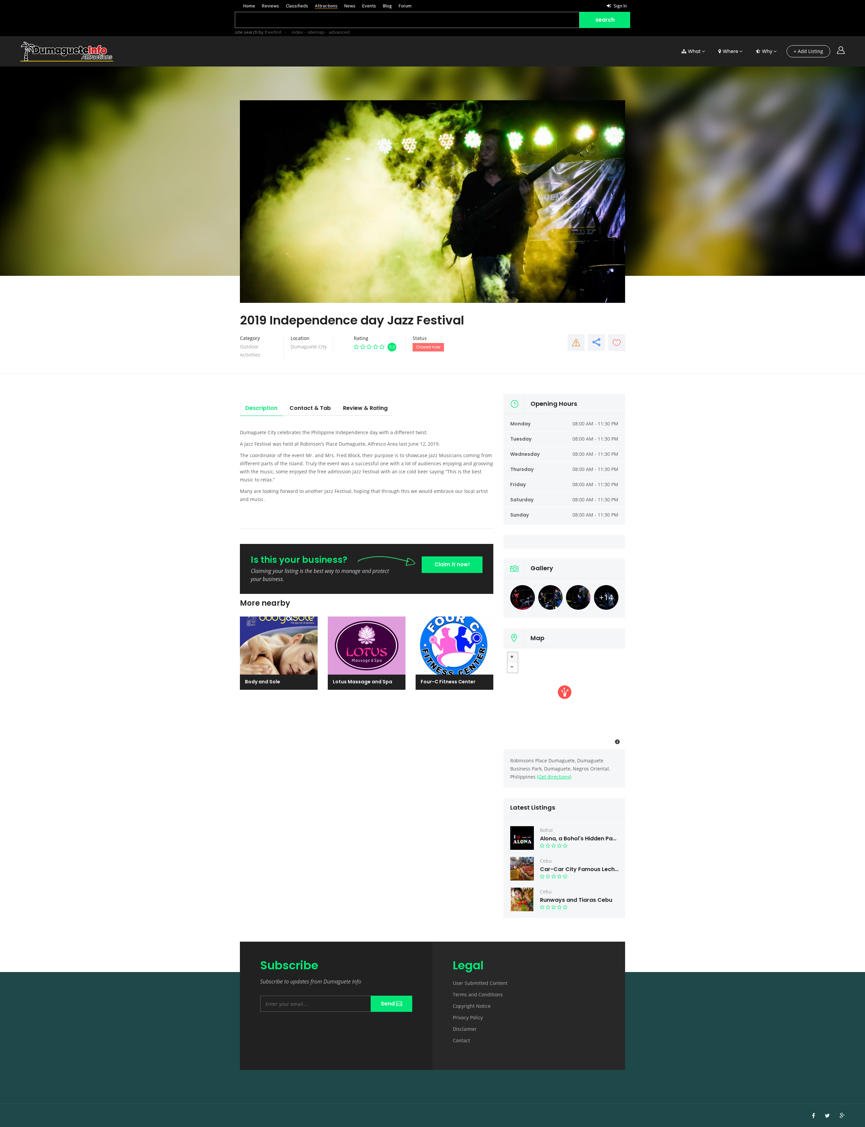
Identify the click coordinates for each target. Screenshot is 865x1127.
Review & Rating (365, 408)
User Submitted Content (480, 983)
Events (369, 6)
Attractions (326, 6)
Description (261, 408)
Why (767, 51)
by (269, 32)
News (349, 6)
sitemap (315, 32)
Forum (405, 6)
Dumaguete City (309, 346)
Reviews (270, 6)
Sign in (620, 6)
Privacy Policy (468, 1017)
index (297, 32)
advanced (339, 32)
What (694, 51)
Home (249, 6)
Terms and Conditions (478, 994)
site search (246, 32)
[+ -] (564, 699)
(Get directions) (554, 777)
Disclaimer (465, 1029)
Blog (387, 6)
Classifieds (297, 6)
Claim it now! (452, 564)
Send (388, 1003)
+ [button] (513, 657)
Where (730, 51)
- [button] (513, 667)
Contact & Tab (310, 408)
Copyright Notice (472, 1006)
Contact (461, 1040)
